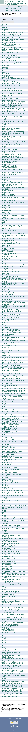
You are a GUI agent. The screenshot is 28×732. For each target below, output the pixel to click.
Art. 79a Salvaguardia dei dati (10, 553)
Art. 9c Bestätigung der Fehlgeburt (12, 90)
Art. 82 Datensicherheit (8, 561)
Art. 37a (3, 313)
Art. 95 (3, 639)
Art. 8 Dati (4, 69)
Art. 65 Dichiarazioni (7, 466)
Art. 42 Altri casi (6, 336)
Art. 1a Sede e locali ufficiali (10, 36)
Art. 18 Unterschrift (7, 191)
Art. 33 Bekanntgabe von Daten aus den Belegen (13, 280)
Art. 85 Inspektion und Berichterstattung (14, 571)
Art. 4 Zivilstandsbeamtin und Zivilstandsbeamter (10, 45)
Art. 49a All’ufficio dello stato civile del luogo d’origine (12, 401)
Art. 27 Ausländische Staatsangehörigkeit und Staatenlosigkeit (9, 256)
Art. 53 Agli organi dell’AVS (9, 420)
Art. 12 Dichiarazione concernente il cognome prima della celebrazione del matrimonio (12, 121)
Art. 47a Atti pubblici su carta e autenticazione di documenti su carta (13, 374)
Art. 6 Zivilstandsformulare (9, 55)
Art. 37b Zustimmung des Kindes (11, 314)
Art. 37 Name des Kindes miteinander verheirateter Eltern (13, 303)
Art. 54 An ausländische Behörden (12, 421)
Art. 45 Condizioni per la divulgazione (13, 357)
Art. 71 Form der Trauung (9, 489)
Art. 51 (3, 406)
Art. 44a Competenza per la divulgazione (10, 351)
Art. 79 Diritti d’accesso (8, 550)
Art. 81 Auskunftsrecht (8, 558)
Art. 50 (3, 403)
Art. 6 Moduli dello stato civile (10, 57)
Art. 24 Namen (5, 245)
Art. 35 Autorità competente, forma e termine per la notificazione (13, 297)
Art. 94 (3, 635)
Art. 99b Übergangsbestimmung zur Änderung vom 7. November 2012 (12, 671)
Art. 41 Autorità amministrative (11, 332)
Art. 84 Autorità (6, 570)
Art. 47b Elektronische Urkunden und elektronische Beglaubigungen (12, 377)
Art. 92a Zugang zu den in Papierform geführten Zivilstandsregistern (13, 608)
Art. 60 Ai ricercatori (7, 449)
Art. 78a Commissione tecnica (10, 543)
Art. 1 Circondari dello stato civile (12, 32)
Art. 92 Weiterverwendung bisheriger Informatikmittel (12, 602)
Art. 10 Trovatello (6, 97)
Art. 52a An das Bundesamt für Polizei (13, 415)
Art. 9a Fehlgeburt (7, 77)
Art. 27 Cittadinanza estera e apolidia (13, 260)
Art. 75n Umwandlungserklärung (11, 517)
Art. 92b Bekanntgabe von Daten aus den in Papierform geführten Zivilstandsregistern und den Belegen (13, 615)
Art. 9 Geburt (5, 74)
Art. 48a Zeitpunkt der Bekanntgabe (12, 387)
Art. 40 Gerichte (6, 327)
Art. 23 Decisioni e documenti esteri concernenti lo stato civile (12, 239)
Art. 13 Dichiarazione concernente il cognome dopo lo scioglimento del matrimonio (12, 133)
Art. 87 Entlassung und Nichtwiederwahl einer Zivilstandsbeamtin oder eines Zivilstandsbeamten (13, 579)
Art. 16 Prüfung (6, 177)
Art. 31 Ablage (5, 273)
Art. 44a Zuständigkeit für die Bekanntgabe (10, 348)
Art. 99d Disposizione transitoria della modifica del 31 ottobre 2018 (12, 686)
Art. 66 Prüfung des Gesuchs (10, 467)
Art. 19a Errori (5, 207)
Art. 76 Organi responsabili (9, 527)
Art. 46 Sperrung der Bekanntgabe (12, 359)
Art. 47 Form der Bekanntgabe (10, 365)
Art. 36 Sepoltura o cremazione (11, 301)
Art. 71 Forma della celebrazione (11, 490)
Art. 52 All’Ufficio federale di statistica (10, 412)
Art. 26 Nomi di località (8, 253)
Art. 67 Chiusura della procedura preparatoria (11, 475)
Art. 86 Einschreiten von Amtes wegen (13, 575)
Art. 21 (3, 222)
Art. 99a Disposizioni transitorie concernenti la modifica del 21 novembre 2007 (11, 666)
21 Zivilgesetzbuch (11, 5)
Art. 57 (3, 434)
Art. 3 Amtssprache (7, 41)
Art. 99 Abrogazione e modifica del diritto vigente (12, 659)
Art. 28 (3, 261)
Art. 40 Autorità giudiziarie (9, 329)
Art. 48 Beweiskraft (7, 383)
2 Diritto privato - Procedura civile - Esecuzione (14, 8)
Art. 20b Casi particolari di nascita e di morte (12, 219)
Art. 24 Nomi (5, 247)
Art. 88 (3, 588)
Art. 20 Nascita (6, 210)
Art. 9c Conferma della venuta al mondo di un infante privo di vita (11, 92)
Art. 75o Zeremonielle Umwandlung (12, 520)
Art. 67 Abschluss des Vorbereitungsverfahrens (9, 471)
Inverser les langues (8, 21)
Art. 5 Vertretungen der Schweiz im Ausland (12, 50)
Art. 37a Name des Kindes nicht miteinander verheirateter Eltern (11, 310)
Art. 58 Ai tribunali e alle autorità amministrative (11, 442)
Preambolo (4, 29)
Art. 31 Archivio (6, 275)
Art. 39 (3, 324)
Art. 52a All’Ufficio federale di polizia (12, 416)
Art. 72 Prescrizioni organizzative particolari (12, 496)
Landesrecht (10, 1)
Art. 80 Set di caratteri (8, 556)
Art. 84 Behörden (6, 568)
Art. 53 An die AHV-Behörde (10, 418)
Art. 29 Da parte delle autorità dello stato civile (12, 267)
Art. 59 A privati (6, 446)
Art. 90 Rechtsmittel (7, 594)
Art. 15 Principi (6, 164)
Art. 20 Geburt (5, 209)
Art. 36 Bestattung (7, 299)
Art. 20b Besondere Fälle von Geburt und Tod (12, 216)
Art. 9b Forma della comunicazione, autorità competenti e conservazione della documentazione (13, 86)
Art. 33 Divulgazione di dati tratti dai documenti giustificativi (12, 284)
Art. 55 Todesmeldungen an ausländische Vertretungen (10, 425)
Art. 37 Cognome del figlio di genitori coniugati (13, 307)
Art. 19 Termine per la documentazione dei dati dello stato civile (12, 202)
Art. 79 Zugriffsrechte (8, 548)
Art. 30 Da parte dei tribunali (10, 271)
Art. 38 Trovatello (6, 322)
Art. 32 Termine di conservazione (11, 278)
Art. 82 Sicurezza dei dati (9, 563)
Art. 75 (3, 510)
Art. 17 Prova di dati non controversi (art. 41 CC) (12, 188)
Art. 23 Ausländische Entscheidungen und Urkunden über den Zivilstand (13, 236)
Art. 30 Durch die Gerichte (9, 270)
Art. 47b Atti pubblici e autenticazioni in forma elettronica (13, 381)
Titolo (3, 26)
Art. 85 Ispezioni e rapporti (9, 573)
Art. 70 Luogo (5, 487)
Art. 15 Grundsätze (7, 163)
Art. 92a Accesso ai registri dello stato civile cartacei (11, 611)
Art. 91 (3, 598)
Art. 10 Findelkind (6, 95)
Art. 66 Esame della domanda (10, 469)
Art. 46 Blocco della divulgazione (11, 360)
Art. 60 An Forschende (8, 448)
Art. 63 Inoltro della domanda (10, 459)
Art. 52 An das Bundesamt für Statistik (13, 410)
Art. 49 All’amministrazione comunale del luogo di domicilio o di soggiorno (13, 394)
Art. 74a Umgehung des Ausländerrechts (14, 505)
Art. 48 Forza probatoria (9, 385)
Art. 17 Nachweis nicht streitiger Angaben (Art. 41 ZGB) (11, 185)
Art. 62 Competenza (7, 456)
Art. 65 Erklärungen (7, 464)
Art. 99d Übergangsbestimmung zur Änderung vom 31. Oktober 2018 (12, 682)
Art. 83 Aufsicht (6, 565)
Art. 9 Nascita (5, 75)
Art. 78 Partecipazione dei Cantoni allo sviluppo (12, 539)
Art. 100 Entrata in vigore (9, 696)
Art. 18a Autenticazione (8, 196)
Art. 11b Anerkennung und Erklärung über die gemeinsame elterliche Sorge (13, 109)
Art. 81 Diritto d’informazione (10, 560)
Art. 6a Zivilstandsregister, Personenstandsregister (9, 59)
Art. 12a (3, 125)
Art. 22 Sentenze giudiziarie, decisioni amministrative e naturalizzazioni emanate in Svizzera (13, 231)
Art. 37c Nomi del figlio (8, 319)
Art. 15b (3, 176)
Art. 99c (3, 678)
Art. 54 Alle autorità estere (9, 423)
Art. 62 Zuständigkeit (8, 454)
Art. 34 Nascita (6, 288)
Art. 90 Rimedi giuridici (8, 596)
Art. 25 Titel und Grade (8, 248)
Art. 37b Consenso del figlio (10, 316)
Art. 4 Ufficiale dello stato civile (11, 47)
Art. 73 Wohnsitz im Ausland (10, 499)
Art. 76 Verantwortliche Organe (11, 525)
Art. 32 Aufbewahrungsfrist (9, 276)
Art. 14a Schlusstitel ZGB (9, 149)
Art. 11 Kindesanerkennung (9, 98)
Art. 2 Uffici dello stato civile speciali (13, 39)
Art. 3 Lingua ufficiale (8, 42)
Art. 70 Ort (4, 486)
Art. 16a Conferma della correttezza (12, 182)
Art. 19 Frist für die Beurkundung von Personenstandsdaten (12, 198)
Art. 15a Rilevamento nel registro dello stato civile (11, 170)
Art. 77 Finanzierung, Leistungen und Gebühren (12, 529)
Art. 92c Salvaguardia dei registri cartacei (11, 626)
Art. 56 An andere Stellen (9, 431)
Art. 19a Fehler (6, 205)
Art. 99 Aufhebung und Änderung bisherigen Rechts (11, 656)
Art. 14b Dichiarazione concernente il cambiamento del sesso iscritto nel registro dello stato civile (13, 159)
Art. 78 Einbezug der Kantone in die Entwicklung (12, 536)
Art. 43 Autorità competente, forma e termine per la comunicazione (13, 341)
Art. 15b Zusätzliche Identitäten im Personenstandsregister (12, 173)
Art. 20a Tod (5, 212)
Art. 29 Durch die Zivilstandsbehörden (13, 265)
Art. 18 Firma (5, 192)
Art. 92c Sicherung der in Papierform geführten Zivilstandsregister (12, 623)
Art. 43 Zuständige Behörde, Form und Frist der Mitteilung (13, 338)
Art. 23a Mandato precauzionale (11, 243)
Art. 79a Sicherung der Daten (10, 551)
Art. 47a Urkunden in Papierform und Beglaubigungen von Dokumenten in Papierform (12, 370)
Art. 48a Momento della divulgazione (13, 388)
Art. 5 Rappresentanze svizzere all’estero (11, 53)
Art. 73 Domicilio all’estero (9, 500)
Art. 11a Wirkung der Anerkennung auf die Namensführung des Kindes (13, 102)
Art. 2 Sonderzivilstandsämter (10, 37)
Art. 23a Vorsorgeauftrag (9, 242)
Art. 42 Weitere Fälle (7, 334)
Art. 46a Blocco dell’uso (9, 364)
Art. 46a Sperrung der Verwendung (12, 362)
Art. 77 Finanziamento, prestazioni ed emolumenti (13, 532)
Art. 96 (3, 642)
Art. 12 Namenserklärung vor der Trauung (11, 117)
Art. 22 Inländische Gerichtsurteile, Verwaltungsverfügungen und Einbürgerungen (12, 226)
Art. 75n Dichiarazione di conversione (13, 519)
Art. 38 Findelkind (6, 321)
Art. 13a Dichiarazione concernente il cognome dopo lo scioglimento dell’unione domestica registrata (13, 142)
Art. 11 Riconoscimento (8, 100)
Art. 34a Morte (6, 291)
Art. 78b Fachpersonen (8, 545)
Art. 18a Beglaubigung (8, 194)
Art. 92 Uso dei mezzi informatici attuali (11, 605)
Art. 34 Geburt (5, 286)
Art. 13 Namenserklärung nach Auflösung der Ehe (10, 129)
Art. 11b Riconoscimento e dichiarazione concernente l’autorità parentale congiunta (12, 113)
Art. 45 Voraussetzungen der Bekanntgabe (10, 354)
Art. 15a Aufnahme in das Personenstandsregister (9, 167)
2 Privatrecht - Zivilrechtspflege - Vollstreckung (15, 2)
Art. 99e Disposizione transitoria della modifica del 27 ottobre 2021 (12, 692)
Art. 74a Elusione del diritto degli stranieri (11, 508)
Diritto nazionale (12, 7)
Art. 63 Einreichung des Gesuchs (11, 458)
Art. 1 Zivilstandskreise (8, 31)
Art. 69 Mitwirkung (7, 481)
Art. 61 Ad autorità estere (9, 453)
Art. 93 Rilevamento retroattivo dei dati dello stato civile (12, 633)
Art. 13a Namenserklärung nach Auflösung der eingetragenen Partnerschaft (11, 137)
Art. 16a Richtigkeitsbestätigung (11, 181)
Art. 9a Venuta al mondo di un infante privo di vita (12, 79)
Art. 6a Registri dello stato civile (11, 62)
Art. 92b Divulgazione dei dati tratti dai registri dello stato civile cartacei (13, 620)
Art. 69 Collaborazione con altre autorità (11, 483)
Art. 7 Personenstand (8, 64)
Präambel (4, 27)
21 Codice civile (18, 10)
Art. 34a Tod (5, 289)
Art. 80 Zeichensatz (7, 555)
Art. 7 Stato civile (6, 65)
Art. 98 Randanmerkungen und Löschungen (10, 649)
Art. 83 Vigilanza (6, 566)
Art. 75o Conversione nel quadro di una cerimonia (12, 522)
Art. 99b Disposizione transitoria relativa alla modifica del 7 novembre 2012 (13, 675)
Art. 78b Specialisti (7, 547)
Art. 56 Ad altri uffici (7, 433)
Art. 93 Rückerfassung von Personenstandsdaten (9, 630)
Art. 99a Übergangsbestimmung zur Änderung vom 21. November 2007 (12, 663)
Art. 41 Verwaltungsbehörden (10, 331)
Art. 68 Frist (5, 477)
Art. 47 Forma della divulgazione (11, 367)
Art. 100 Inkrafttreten (8, 695)
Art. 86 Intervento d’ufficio (9, 576)
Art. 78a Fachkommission (9, 542)
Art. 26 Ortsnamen (7, 252)
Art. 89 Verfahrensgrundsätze (10, 591)
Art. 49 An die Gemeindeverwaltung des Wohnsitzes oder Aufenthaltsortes (13, 391)
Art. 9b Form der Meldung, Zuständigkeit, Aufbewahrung (10, 82)
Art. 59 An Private (6, 444)
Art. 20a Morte (6, 214)
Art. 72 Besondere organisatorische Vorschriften (12, 493)
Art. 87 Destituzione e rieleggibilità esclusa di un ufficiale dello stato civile (12, 584)
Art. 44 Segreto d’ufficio (8, 345)
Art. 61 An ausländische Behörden (12, 451)
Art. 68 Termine (6, 479)
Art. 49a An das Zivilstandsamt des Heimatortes (12, 397)
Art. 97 (3, 645)
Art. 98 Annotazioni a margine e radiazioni (11, 653)
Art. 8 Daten (5, 67)
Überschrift (4, 24)
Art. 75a (3, 515)
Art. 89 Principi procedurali (9, 593)
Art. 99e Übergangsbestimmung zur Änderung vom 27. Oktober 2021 (12, 689)
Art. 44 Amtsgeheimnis (8, 344)
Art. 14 (3, 146)
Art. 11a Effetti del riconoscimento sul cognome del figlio (12, 106)
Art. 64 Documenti (7, 462)
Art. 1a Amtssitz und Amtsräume (11, 34)
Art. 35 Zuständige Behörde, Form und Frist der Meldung (13, 293)
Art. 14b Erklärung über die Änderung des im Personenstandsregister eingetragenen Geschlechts (12, 154)
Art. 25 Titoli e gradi (7, 250)
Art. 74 (3, 502)
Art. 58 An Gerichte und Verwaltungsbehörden (8, 438)
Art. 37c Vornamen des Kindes (11, 317)
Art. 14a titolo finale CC (8, 151)
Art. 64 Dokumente (7, 461)
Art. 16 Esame (5, 179)
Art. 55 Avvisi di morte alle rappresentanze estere (9, 429)
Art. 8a (3, 70)
